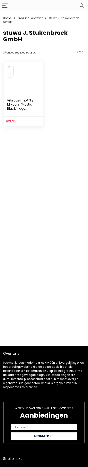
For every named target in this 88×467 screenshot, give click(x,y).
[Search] (82, 5)
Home (7, 18)
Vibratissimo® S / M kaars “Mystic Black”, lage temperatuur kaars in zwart (20, 108)
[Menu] (5, 5)
